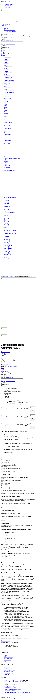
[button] (16, 366)
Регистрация (8, 37)
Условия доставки (9, 673)
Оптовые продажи (9, 4)
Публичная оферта (9, 690)
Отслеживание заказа (7, 36)
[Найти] (16, 21)
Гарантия (6, 674)
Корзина (3, 55)
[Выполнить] (29, 36)
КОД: (2, 353)
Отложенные (7, 668)
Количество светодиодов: (8, 356)
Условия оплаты (8, 671)
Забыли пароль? (9, 40)
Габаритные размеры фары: (8, 360)
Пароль (3, 40)
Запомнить (5, 47)
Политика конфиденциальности (13, 689)
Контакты (7, 7)
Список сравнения (9, 30)
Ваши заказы (7, 667)
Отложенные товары (10, 31)
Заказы (6, 28)
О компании (7, 5)
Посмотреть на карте (10, 687)
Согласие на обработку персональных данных (17, 692)
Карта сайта (7, 660)
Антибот (3, 45)
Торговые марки (8, 658)
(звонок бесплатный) (15, 681)
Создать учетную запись (8, 44)
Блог (5, 661)
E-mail (2, 39)
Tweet (2, 368)
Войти (2, 37)
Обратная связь (8, 657)
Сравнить (10, 366)
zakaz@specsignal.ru (9, 686)
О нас (5, 655)
